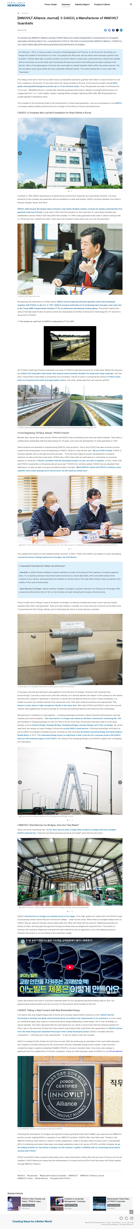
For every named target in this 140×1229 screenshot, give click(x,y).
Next (120, 153)
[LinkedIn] (121, 30)
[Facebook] (113, 30)
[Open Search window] (131, 4)
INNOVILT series (26, 1178)
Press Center (51, 4)
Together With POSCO (60, 1178)
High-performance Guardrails (53, 1176)
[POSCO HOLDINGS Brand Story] (32, 1223)
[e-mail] (109, 30)
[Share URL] (105, 30)
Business (66, 4)
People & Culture (102, 4)
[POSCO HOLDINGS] (121, 1218)
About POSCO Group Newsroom (95, 1222)
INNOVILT (74, 1176)
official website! (115, 1051)
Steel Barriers (42, 1178)
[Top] (131, 1212)
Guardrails (33, 1176)
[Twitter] (117, 30)
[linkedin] (131, 1218)
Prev (20, 153)
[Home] (18, 13)
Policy (109, 1222)
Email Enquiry (116, 1222)
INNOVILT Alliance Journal (92, 1176)
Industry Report (82, 4)
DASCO (22, 1176)
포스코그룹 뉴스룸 (127, 1222)
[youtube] (126, 1218)
